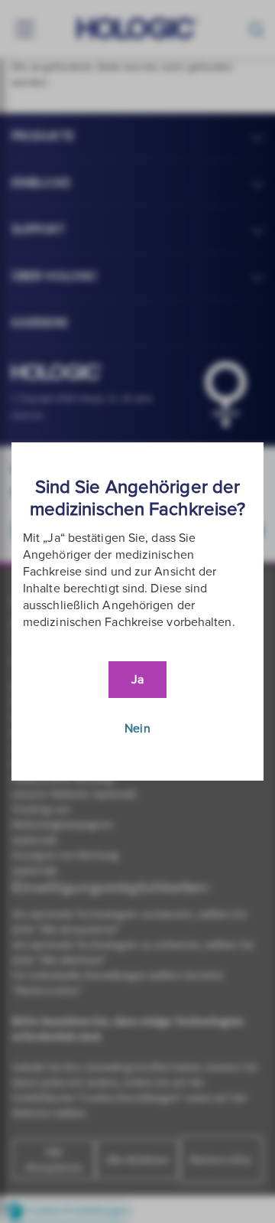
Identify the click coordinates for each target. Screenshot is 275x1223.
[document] (137, 611)
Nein (137, 728)
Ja (137, 679)
